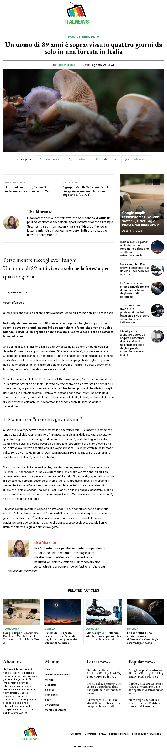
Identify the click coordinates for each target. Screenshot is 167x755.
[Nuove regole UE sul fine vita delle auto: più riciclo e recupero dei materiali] (157, 269)
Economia (92, 629)
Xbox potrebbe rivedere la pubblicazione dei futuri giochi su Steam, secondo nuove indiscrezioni (134, 314)
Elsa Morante (67, 64)
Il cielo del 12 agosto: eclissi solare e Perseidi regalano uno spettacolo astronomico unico (134, 248)
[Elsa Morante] (13, 223)
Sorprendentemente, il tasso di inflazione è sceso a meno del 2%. (27, 189)
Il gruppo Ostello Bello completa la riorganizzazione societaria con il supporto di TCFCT (86, 190)
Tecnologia (11, 629)
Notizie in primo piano (83, 36)
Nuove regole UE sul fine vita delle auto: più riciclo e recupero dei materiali (134, 269)
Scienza (50, 629)
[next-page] (156, 182)
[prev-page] (148, 182)
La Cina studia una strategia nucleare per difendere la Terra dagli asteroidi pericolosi (134, 290)
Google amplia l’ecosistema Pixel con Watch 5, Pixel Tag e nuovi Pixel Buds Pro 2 (140, 219)
